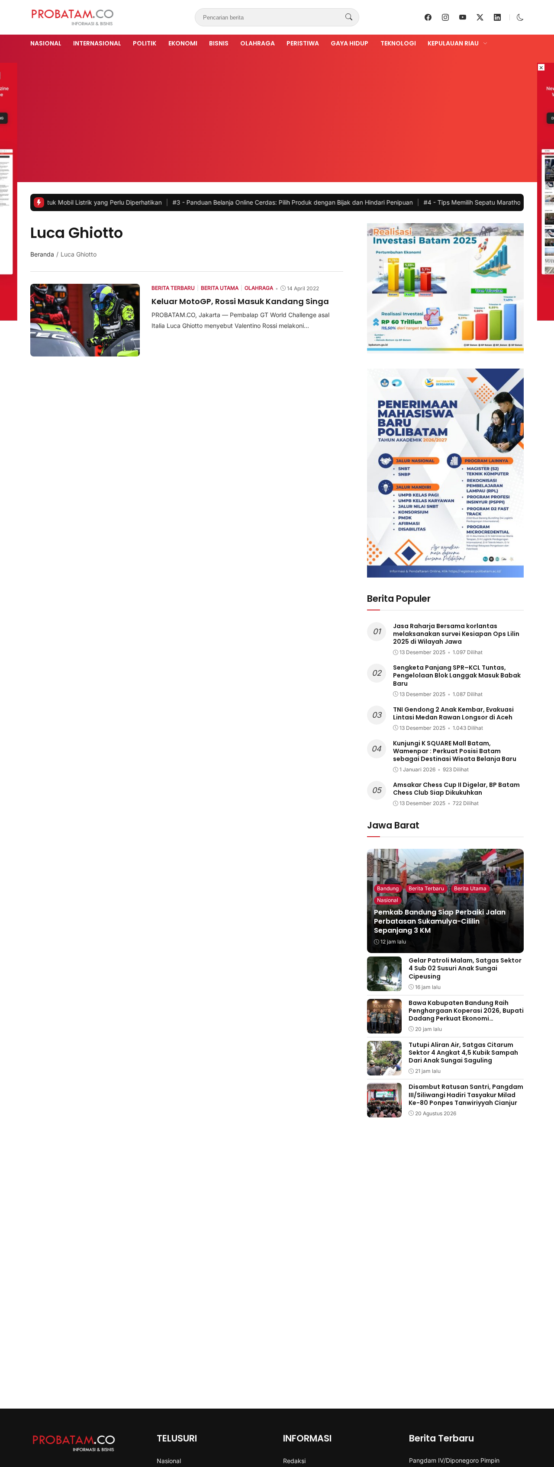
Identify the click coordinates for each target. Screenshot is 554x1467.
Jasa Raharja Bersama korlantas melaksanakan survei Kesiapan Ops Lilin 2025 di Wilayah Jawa (456, 634)
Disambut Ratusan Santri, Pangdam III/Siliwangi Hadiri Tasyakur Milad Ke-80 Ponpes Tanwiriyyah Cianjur (466, 1094)
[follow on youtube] (462, 17)
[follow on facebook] (428, 17)
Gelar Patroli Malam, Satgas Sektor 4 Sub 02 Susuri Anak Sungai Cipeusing (465, 968)
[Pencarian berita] (349, 17)
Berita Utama (470, 888)
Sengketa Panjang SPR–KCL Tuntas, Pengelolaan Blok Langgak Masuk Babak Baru (457, 675)
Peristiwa (303, 43)
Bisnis (219, 43)
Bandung (388, 888)
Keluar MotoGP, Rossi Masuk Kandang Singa (240, 301)
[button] (520, 17)
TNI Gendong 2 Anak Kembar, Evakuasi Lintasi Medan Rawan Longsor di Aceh (453, 713)
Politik (144, 43)
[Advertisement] (277, 113)
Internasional (97, 43)
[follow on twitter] (480, 17)
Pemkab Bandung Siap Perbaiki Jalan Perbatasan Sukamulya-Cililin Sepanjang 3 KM (440, 921)
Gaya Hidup (349, 43)
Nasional (45, 43)
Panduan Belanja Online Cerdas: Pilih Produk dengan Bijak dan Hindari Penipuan (252, 202)
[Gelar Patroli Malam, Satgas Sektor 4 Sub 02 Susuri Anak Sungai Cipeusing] (384, 985)
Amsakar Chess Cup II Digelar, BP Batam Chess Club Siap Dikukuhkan (456, 788)
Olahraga (257, 43)
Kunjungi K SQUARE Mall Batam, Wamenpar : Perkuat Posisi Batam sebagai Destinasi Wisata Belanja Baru (454, 751)
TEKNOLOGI (398, 43)
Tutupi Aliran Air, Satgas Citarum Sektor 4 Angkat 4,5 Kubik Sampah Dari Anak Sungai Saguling (463, 1052)
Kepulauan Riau (453, 43)
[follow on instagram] (445, 17)
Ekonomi (182, 43)
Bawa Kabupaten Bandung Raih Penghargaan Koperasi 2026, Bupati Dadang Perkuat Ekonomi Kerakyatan (466, 1014)
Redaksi (294, 1460)
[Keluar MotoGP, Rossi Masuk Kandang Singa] (85, 350)
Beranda (42, 254)
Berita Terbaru (426, 888)
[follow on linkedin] (497, 17)
